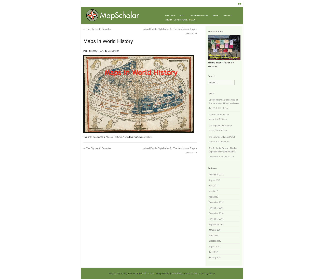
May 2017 (213, 191)
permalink (147, 136)
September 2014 (216, 224)
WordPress (177, 273)
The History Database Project (181, 20)
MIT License (148, 273)
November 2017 (216, 174)
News (215, 16)
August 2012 (214, 246)
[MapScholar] (115, 21)
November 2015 (216, 207)
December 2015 (216, 202)
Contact (227, 16)
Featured (118, 136)
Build (182, 16)
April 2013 (213, 235)
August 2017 (214, 180)
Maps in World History (219, 114)
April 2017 (213, 196)
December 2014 (216, 213)
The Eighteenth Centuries (97, 29)
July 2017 (213, 185)
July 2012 (213, 251)
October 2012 (215, 240)
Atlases (109, 136)
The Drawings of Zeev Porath (222, 136)
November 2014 (216, 218)
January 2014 (215, 229)
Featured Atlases (199, 16)
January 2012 (215, 257)
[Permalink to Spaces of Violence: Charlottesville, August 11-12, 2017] (224, 59)
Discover (170, 16)
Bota (196, 273)
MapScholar (113, 50)
